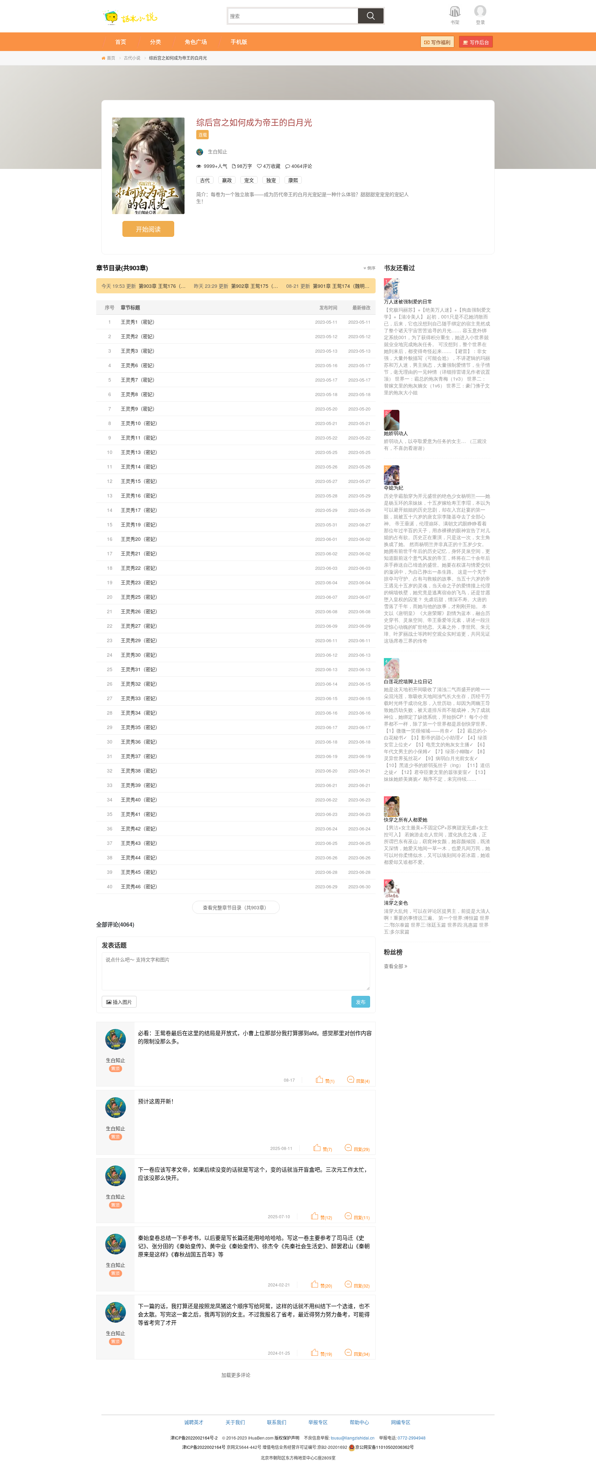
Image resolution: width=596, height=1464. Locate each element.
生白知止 (217, 151)
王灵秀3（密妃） (139, 350)
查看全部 (394, 965)
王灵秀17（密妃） (140, 509)
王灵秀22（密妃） (140, 567)
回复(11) (362, 1217)
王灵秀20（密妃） (140, 538)
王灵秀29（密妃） (140, 640)
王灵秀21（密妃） (140, 553)
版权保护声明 (287, 1438)
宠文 (249, 179)
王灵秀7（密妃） (139, 379)
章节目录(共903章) (122, 267)
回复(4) (363, 1081)
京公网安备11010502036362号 (384, 1447)
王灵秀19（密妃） (140, 524)
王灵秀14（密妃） (140, 466)
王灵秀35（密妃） (140, 727)
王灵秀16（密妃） (140, 495)
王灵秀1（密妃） (139, 321)
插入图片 (121, 1001)
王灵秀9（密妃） (139, 408)
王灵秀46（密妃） (140, 886)
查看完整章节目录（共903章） (236, 907)
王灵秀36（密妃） (140, 741)
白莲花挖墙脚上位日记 (408, 681)
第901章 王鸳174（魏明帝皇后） (348, 285)
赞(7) (327, 1149)
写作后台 (479, 42)
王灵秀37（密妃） (140, 756)
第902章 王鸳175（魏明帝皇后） (266, 285)
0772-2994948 (412, 1438)
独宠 (271, 179)
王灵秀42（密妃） (140, 828)
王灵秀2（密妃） (139, 336)
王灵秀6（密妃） (139, 365)
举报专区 (318, 1421)
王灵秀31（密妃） (140, 669)
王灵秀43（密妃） (140, 842)
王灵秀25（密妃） (140, 596)
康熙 (293, 179)
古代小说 (132, 58)
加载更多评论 (235, 1374)
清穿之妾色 (396, 902)
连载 (203, 135)
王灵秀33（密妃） (140, 698)
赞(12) (326, 1217)
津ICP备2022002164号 (204, 1447)
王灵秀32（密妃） (140, 683)
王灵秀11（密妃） (140, 437)
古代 (205, 179)
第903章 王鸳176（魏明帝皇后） (174, 285)
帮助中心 (359, 1421)
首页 (111, 58)
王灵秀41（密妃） (140, 813)
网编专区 (400, 1421)
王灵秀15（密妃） (140, 480)
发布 (361, 1001)
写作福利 (440, 42)
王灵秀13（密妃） (140, 451)
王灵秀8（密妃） (139, 394)
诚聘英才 (193, 1421)
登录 (480, 22)
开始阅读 (148, 228)
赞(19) (326, 1354)
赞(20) (326, 1286)
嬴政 (227, 179)
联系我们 (276, 1421)
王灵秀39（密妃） (140, 784)
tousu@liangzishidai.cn (353, 1438)
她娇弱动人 (396, 433)
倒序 (371, 268)
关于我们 (235, 1421)
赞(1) (330, 1081)
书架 (454, 22)
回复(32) (362, 1286)
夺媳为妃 (393, 487)
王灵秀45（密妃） (140, 871)
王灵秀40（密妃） (140, 799)
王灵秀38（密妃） (140, 770)
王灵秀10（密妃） (140, 423)
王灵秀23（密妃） (140, 582)
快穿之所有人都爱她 (405, 819)
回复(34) (362, 1354)
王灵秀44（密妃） (140, 857)
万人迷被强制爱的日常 (408, 301)
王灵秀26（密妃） (140, 611)
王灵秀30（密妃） (140, 654)
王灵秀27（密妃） (140, 625)
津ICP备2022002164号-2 (194, 1438)
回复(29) (362, 1149)
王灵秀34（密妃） (140, 712)
